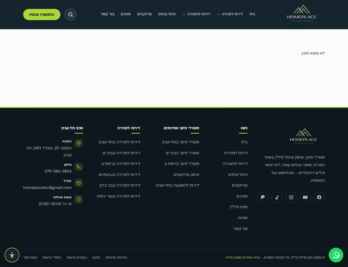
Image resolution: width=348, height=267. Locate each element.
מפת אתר (30, 257)
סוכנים (126, 14)
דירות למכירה (232, 14)
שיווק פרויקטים (186, 175)
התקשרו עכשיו (41, 15)
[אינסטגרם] (291, 197)
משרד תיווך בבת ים (182, 153)
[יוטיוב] (305, 197)
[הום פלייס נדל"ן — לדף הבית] (302, 15)
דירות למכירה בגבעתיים (119, 175)
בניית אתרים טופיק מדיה (242, 257)
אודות (243, 218)
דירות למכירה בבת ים (121, 153)
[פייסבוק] (319, 197)
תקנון (96, 257)
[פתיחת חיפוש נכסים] (70, 14)
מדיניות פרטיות (116, 257)
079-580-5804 (58, 172)
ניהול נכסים (167, 14)
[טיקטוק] (277, 197)
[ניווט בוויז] (263, 197)
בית (252, 14)
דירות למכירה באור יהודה (118, 197)
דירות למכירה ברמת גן (120, 164)
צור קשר (107, 14)
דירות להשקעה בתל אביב (177, 186)
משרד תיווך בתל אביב (180, 142)
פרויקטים (144, 14)
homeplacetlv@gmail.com (47, 188)
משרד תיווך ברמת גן (182, 164)
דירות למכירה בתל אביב (119, 142)
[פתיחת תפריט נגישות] (12, 255)
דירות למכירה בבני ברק (119, 186)
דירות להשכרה (198, 14)
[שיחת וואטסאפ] (336, 255)
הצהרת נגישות (77, 257)
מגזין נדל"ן (239, 207)
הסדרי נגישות (52, 257)
